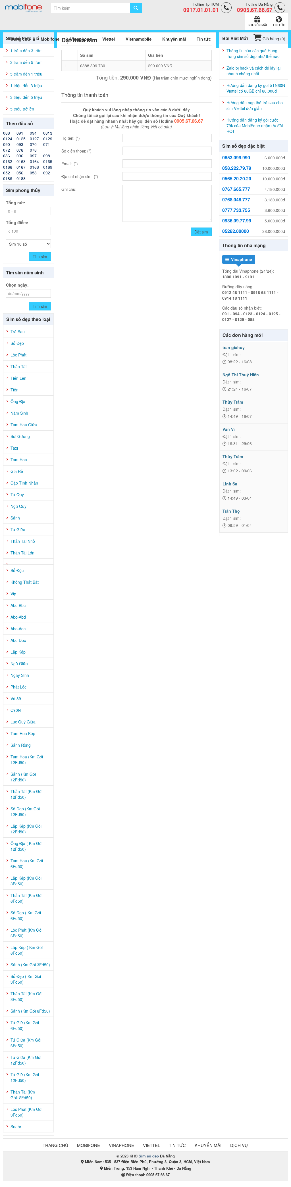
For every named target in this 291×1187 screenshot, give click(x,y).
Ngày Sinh (20, 675)
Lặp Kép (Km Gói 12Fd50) (26, 829)
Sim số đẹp (149, 1156)
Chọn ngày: (17, 285)
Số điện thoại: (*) (76, 151)
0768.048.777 (236, 200)
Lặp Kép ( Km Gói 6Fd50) (27, 950)
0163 (21, 161)
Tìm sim (40, 256)
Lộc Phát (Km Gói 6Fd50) (26, 932)
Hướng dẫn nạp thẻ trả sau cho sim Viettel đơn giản (254, 105)
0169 (47, 167)
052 (6, 173)
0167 (21, 167)
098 (46, 155)
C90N (16, 710)
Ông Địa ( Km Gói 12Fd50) (26, 846)
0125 (21, 138)
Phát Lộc (18, 687)
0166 (7, 167)
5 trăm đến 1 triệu (26, 74)
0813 (47, 133)
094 (33, 133)
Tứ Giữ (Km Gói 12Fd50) (25, 1077)
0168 (34, 167)
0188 (21, 178)
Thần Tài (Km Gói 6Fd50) (26, 898)
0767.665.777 (236, 189)
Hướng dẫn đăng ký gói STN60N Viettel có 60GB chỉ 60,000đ (255, 88)
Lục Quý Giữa (23, 722)
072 (6, 150)
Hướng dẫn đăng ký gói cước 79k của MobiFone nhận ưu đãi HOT (254, 125)
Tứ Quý (17, 494)
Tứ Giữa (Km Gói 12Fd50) (26, 1060)
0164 (34, 161)
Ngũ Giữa (19, 663)
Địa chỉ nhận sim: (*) (79, 176)
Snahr (16, 1126)
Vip (13, 593)
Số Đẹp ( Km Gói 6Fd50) (26, 915)
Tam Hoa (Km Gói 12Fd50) (27, 759)
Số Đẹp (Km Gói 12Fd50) (25, 811)
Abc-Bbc (18, 605)
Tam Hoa (19, 459)
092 (46, 173)
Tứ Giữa (18, 529)
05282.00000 (235, 231)
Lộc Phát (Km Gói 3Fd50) (26, 1112)
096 (19, 155)
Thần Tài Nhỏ (23, 541)
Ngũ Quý (18, 506)
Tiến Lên (18, 378)
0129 (47, 138)
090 (6, 144)
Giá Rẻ (17, 471)
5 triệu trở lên (22, 109)
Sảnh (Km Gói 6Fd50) (30, 1011)
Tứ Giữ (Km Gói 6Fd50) (25, 1025)
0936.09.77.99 (236, 221)
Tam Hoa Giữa (24, 424)
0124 (7, 138)
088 (6, 133)
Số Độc (17, 570)
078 (33, 150)
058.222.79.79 (236, 168)
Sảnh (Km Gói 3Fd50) (30, 964)
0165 (47, 161)
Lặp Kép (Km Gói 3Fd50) (26, 880)
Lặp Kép (18, 652)
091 (19, 133)
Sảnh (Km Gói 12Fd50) (23, 777)
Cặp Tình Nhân (24, 483)
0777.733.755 (236, 210)
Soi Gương (20, 436)
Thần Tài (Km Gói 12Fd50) (26, 794)
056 (19, 173)
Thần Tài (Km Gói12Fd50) (23, 1094)
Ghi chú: (68, 189)
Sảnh (15, 518)
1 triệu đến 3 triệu (26, 85)
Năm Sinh (19, 413)
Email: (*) (69, 163)
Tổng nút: (15, 202)
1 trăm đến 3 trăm (26, 50)
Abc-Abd (18, 617)
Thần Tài (18, 366)
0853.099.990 (236, 157)
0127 (34, 138)
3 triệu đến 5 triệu (26, 97)
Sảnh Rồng (21, 745)
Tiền (14, 390)
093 (19, 144)
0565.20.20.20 (236, 179)
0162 (7, 161)
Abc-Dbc (18, 640)
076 (19, 150)
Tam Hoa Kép (23, 733)
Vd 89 (16, 698)
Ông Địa (18, 401)
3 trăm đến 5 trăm (26, 62)
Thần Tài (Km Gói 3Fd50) (26, 996)
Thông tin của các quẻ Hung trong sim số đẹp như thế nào (253, 53)
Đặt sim (201, 232)
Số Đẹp (17, 343)
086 (6, 155)
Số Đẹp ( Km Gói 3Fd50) (26, 979)
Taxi (14, 448)
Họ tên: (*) (70, 138)
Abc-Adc (18, 628)
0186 (7, 178)
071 (46, 144)
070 (33, 144)
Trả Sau (18, 331)
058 (33, 173)
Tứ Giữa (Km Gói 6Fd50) (26, 1042)
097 (33, 155)
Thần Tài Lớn (22, 553)
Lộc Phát (18, 355)
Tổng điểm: (17, 222)
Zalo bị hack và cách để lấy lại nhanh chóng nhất (253, 70)
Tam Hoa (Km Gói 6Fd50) (27, 863)
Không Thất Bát (25, 582)
